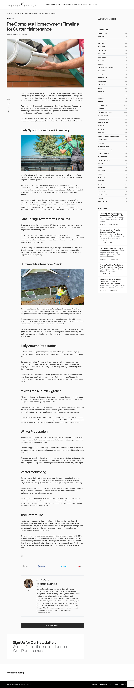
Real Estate (16, 13)
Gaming (101, 98)
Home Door (102, 108)
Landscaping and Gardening (108, 136)
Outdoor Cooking (105, 150)
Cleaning (101, 71)
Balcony (101, 43)
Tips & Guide (102, 194)
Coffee (100, 74)
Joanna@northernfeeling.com (43, 612)
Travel (100, 198)
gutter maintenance (56, 536)
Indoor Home (103, 122)
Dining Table (102, 78)
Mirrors (101, 143)
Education (102, 81)
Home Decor (102, 105)
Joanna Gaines (46, 583)
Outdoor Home (103, 153)
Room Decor (102, 174)
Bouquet (101, 60)
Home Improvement (105, 112)
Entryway (101, 84)
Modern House (103, 146)
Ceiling (100, 64)
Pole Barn (102, 163)
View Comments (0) (52, 625)
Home (8, 13)
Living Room (102, 139)
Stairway (101, 188)
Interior (101, 129)
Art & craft (102, 40)
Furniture (101, 95)
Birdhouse (102, 57)
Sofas (100, 184)
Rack (100, 167)
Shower (101, 181)
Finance (101, 91)
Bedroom (101, 53)
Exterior (101, 88)
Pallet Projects (104, 160)
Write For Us (124, 684)
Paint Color (102, 157)
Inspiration (102, 126)
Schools (101, 177)
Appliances (102, 36)
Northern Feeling (15, 672)
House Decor (103, 115)
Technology (103, 191)
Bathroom (102, 50)
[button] (125, 5)
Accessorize (102, 33)
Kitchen (101, 133)
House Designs (103, 119)
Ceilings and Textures (106, 67)
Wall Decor (102, 201)
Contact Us (103, 684)
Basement (101, 47)
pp (22, 556)
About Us (94, 684)
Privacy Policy (114, 684)
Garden (101, 102)
